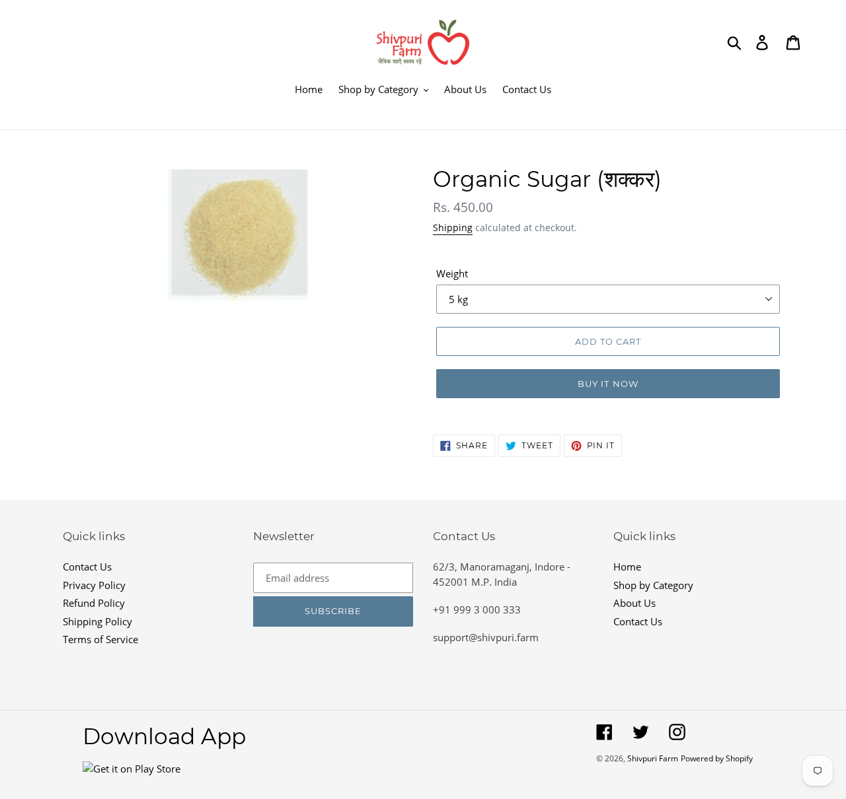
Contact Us (87, 566)
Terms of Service (100, 639)
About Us (634, 602)
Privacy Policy (94, 585)
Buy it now (608, 383)
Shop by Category (653, 585)
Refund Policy (94, 602)
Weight (452, 273)
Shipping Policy (97, 621)
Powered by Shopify (717, 758)
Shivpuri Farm (652, 758)
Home (627, 566)
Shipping (453, 227)
